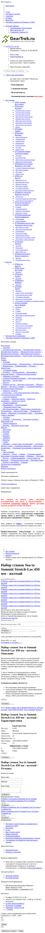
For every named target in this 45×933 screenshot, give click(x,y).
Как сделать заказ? (13, 832)
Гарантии (9, 16)
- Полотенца (15, 419)
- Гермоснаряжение (17, 458)
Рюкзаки (6, 362)
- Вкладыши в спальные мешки (22, 455)
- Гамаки (21, 454)
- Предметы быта (36, 460)
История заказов (12, 878)
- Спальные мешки (34, 454)
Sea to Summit (8, 452)
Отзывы (9, 18)
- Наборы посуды (8, 384)
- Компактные (7, 366)
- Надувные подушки (10, 409)
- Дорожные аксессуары (19, 460)
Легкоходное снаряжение (15, 336)
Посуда (6, 382)
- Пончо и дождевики (10, 462)
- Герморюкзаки (20, 366)
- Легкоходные (37, 364)
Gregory (6, 434)
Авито (18, 524)
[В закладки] (11, 805)
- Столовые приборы (34, 387)
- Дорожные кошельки (22, 446)
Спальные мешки (10, 370)
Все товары (10, 100)
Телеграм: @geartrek (13, 905)
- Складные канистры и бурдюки (25, 393)
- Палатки (5, 432)
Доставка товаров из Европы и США (20, 22)
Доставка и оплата (13, 14)
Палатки (6, 348)
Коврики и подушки (11, 376)
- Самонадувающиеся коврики (13, 378)
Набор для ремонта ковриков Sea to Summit (18, 801)
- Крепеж (5, 425)
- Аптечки (5, 419)
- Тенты (13, 454)
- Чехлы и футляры (20, 411)
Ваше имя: (5, 777)
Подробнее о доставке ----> (11, 642)
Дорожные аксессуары (12, 407)
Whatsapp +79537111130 (15, 908)
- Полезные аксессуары (19, 425)
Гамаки (4, 360)
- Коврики (29, 456)
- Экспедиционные (9, 364)
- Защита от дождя (17, 401)
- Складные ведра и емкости (21, 394)
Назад (4, 924)
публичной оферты (34, 868)
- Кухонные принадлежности (22, 388)
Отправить (5, 794)
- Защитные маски (17, 399)
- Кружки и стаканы (16, 387)
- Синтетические (17, 372)
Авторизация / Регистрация (21, 28)
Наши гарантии (12, 834)
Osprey (6, 442)
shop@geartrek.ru (16, 57)
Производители (12, 850)
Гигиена (6, 417)
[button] (15, 75)
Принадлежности (10, 423)
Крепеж (39, 710)
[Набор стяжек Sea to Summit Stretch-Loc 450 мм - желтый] (22, 583)
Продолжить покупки (9, 931)
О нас (8, 12)
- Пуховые (5, 372)
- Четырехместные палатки (30, 352)
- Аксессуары (16, 380)
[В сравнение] (13, 805)
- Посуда (5, 458)
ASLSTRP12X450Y (15, 710)
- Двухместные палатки (31, 350)
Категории (10, 6)
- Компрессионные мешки (25, 374)
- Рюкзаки (5, 436)
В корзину (5, 630)
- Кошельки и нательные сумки (20, 413)
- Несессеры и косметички (30, 409)
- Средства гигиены (29, 419)
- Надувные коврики (34, 378)
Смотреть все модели (9, 618)
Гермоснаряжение (10, 403)
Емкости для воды (10, 391)
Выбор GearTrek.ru (8, 468)
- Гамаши (5, 399)
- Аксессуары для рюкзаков (21, 444)
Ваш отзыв (5, 786)
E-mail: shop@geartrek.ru (15, 903)
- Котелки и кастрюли (25, 384)
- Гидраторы (6, 393)
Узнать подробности (9, 484)
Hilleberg (6, 438)
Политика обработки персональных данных (23, 838)
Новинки (4, 466)
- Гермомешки (7, 405)
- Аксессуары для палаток (32, 356)
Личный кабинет (12, 876)
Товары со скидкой (13, 852)
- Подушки (6, 380)
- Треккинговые (24, 364)
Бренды (9, 262)
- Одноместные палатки (11, 350)
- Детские (31, 366)
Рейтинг (4, 782)
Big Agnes (7, 430)
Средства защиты (10, 397)
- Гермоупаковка (20, 405)
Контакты (9, 20)
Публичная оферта (13, 836)
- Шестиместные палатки (29, 354)
